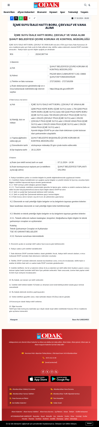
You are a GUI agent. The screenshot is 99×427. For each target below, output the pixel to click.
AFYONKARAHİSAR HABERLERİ (21, 416)
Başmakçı (36, 416)
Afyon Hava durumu (46, 412)
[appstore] (38, 379)
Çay (54, 416)
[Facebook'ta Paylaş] (12, 18)
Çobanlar (60, 416)
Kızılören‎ (46, 419)
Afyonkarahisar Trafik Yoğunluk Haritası (66, 394)
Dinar (72, 416)
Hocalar (24, 419)
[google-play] (60, 379)
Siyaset (53, 12)
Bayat (43, 416)
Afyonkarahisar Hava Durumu (64, 389)
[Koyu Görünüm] (89, 5)
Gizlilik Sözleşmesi (82, 412)
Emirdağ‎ (78, 416)
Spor (62, 12)
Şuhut (67, 419)
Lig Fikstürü (58, 412)
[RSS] (56, 372)
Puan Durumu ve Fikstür (20, 398)
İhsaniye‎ (31, 419)
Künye (66, 412)
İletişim (71, 412)
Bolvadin (49, 416)
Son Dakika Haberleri (19, 403)
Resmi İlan (9, 12)
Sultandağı (73, 419)
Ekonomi (41, 12)
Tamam (89, 423)
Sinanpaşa (60, 419)
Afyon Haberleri (26, 12)
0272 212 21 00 (51, 358)
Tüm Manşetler (58, 398)
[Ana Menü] (9, 5)
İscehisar (39, 419)
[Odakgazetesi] (46, 5)
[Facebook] (43, 372)
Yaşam (84, 12)
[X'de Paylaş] (16, 18)
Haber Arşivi (57, 403)
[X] (47, 372)
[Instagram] (52, 372)
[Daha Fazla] (25, 18)
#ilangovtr (14, 320)
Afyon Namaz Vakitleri (31, 412)
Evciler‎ (85, 416)
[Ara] (85, 5)
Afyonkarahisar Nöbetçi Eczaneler (24, 389)
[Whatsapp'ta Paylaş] (21, 18)
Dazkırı (67, 416)
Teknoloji (73, 12)
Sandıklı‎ (52, 419)
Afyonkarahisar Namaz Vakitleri (23, 394)
